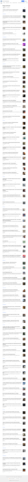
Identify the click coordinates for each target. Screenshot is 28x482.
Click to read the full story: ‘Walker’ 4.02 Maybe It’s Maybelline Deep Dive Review (12, 439)
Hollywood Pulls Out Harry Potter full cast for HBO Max (11, 208)
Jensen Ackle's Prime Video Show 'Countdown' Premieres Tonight (11, 184)
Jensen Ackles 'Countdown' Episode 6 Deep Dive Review (11, 142)
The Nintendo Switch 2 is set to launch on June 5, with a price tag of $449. (12, 246)
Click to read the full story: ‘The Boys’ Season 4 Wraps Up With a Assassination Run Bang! (11, 334)
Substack (10, 480)
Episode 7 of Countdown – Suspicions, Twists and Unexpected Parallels (12, 127)
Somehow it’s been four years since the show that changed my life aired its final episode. (12, 316)
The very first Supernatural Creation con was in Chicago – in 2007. (11, 321)
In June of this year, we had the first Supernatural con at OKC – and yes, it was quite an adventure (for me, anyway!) (12, 107)
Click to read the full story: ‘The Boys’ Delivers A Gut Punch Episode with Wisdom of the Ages (12, 368)
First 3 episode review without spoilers (7, 180)
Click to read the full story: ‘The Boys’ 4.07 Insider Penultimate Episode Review (11, 339)
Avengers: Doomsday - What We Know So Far (9, 262)
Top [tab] (5, 7)
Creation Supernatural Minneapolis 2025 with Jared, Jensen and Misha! (12, 157)
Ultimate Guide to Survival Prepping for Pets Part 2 (10, 225)
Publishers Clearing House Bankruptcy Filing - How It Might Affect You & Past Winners (12, 220)
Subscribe (23, 1)
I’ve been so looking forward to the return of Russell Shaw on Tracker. (11, 29)
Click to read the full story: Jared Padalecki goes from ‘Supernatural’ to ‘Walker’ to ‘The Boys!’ (11, 374)
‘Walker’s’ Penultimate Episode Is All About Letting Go (11, 360)
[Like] (3, 12)
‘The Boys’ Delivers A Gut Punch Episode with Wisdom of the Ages (12, 366)
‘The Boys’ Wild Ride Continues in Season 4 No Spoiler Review (12, 382)
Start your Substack (12, 478)
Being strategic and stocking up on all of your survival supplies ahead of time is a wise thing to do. (12, 251)
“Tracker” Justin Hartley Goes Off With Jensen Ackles (11, 411)
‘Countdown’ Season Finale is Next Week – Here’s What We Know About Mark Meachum (12, 66)
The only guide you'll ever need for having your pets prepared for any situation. (11, 231)
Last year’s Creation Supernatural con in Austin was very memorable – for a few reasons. (12, 45)
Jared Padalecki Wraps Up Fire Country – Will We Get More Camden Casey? (12, 307)
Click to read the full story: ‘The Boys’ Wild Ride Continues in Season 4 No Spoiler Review (12, 384)
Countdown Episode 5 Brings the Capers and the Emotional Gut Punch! (12, 147)
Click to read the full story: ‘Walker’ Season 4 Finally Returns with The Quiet (12, 444)
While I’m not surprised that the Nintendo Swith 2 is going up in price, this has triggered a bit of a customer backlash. (12, 237)
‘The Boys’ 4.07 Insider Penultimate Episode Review (10, 338)
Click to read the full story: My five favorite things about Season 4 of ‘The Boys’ (12, 394)
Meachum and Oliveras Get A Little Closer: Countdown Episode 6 (11, 137)
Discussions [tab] (8, 7)
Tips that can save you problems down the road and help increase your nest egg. (12, 203)
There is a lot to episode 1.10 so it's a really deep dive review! (10, 96)
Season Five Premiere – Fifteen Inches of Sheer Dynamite (10, 10)
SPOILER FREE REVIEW (5, 191)
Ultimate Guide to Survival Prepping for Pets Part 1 (10, 230)
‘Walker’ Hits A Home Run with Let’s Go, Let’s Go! (10, 378)
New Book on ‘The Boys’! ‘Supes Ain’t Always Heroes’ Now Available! (11, 463)
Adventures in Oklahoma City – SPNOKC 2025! (10, 105)
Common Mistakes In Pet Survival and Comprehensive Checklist (11, 226)
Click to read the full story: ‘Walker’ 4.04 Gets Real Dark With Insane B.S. (12, 430)
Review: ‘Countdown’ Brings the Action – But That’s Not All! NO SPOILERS (12, 190)
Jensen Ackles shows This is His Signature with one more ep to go (11, 77)
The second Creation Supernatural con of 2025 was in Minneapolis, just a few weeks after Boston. (12, 159)
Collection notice (20, 476)
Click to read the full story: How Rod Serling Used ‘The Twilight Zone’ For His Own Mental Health (12, 452)
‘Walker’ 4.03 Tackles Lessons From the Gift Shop (10, 433)
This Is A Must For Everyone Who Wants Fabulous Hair (9, 33)
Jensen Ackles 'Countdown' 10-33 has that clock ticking (11, 116)
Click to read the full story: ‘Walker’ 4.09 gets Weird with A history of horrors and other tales (12, 406)
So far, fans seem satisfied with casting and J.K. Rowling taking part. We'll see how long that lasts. (12, 210)
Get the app (17, 478)
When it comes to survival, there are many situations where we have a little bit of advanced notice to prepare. (12, 268)
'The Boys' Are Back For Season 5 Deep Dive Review (10, 9)
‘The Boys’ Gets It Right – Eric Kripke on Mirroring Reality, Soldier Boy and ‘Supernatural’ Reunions (11, 327)
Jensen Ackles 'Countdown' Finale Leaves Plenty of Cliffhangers (10, 59)
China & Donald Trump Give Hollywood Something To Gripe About (12, 214)
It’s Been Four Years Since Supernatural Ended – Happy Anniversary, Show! (11, 315)
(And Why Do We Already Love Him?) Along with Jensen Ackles (10, 173)
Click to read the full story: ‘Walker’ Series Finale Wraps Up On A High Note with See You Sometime (12, 345)
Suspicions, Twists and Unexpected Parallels (8, 133)
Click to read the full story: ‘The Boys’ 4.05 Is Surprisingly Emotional (11, 355)
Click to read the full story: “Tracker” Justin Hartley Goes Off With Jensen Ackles (12, 413)
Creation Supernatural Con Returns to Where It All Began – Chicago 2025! (12, 21)
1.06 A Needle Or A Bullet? (6, 143)
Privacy (14, 476)
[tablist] (6, 7)
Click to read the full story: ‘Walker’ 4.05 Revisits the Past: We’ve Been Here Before (12, 423)
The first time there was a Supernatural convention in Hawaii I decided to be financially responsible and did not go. (12, 470)
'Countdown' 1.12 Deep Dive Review (8, 76)
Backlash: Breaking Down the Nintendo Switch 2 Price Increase (12, 235)
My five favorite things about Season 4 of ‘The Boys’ (11, 393)
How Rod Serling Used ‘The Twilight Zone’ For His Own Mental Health (12, 450)
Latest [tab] (4, 7)
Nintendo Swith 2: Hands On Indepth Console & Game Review (12, 245)
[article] (14, 11)
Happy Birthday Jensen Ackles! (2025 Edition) (10, 282)
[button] (1, 3)
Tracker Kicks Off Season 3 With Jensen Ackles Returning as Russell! (12, 28)
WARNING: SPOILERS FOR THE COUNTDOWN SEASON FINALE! (10, 55)
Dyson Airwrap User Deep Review (8, 32)
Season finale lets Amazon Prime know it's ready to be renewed (11, 60)
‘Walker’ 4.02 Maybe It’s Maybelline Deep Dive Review (11, 438)
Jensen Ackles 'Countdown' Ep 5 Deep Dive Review (10, 152)
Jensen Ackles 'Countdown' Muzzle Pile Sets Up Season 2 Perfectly (11, 95)
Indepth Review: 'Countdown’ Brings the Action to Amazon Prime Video (12, 179)
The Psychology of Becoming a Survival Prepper (10, 277)
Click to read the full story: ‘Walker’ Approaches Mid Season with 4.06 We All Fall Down (12, 418)
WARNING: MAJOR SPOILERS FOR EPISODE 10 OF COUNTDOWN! (11, 91)
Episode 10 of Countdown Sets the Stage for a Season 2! (11, 90)
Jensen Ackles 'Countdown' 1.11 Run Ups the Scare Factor (11, 85)
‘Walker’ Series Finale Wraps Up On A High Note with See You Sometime (12, 344)
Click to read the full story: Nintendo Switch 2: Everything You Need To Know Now (12, 389)
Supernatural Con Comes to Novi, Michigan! (9, 100)
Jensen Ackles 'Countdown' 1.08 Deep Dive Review (10, 122)
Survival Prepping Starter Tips (7, 272)
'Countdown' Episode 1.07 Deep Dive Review (9, 132)
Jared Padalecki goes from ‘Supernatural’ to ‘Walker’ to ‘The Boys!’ (12, 372)
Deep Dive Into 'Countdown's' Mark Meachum (9, 172)
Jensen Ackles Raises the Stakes (6, 168)
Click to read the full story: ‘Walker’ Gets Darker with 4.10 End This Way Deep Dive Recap (11, 400)
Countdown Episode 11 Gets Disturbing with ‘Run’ (10, 81)
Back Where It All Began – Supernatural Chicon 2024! (11, 320)
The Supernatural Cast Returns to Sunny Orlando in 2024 (11, 299)
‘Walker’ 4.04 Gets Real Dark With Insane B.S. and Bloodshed (12, 429)
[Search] (24, 7)
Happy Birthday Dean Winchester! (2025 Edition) (10, 289)
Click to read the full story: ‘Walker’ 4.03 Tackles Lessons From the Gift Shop (12, 434)
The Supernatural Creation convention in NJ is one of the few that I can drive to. (12, 112)
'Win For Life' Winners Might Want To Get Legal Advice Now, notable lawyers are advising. (12, 222)
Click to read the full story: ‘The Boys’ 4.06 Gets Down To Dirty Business (12, 350)
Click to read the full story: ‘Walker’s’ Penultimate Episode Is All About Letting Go (11, 362)
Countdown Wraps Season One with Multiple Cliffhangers (11, 54)
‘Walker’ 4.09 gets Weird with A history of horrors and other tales (12, 404)
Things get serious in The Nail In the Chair (8, 123)
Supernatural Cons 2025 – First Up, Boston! (9, 163)
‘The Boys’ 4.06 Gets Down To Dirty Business (9, 349)
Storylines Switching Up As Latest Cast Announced (9, 263)
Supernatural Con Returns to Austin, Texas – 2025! (10, 43)
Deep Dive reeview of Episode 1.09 (7, 117)
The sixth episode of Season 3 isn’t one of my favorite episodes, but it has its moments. (12, 459)
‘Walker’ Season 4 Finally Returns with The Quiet (10, 443)
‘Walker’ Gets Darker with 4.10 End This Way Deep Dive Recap (12, 398)
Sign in (26, 1)
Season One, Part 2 (5, 82)
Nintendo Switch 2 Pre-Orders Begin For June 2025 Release (12, 255)
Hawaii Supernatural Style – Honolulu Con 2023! (10, 469)
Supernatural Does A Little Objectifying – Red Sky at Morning (12, 457)
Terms (16, 476)
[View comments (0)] (9, 12)
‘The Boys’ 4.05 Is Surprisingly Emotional (9, 354)
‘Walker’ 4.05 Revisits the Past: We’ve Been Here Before (11, 422)
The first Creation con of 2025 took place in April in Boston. (10, 164)
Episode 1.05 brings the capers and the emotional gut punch (10, 153)
